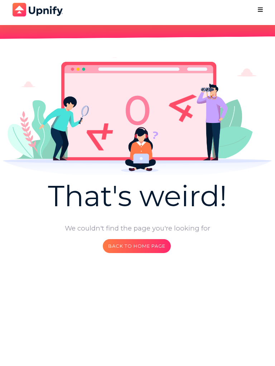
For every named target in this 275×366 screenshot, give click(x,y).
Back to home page (136, 246)
